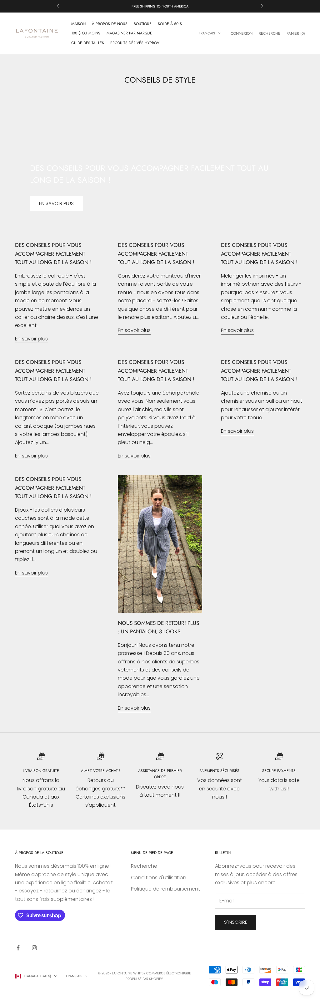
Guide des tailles (87, 43)
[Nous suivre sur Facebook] (18, 948)
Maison (78, 24)
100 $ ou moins (85, 33)
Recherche (144, 866)
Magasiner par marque (129, 33)
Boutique (143, 24)
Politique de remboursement (165, 888)
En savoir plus (56, 203)
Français (207, 33)
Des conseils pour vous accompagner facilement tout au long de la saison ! (53, 253)
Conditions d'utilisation (158, 877)
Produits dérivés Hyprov (134, 43)
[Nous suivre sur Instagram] (34, 948)
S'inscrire (235, 922)
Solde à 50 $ (170, 24)
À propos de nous (110, 24)
